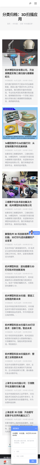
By (17, 80)
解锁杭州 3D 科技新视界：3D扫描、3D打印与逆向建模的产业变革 (19, 237)
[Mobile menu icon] (35, 3)
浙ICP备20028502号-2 (10, 457)
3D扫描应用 (9, 80)
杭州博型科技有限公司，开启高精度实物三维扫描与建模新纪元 (19, 73)
